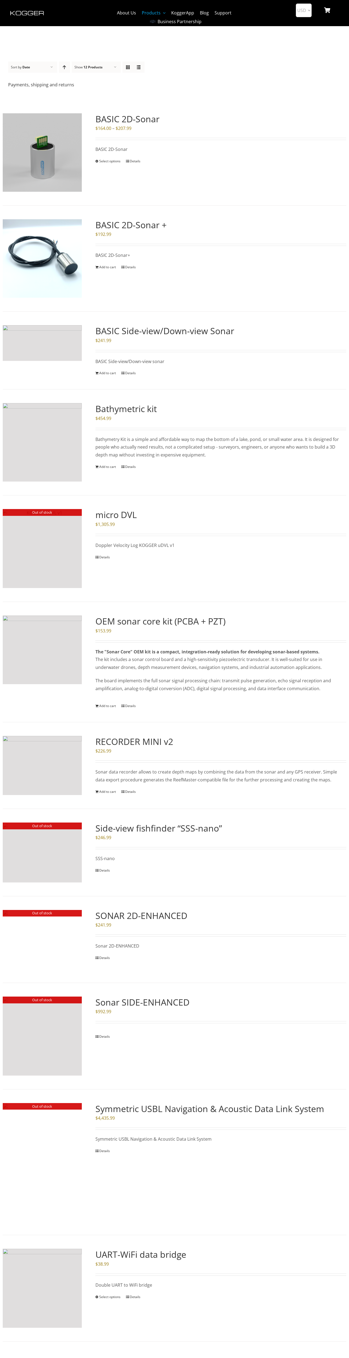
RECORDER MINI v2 (134, 741)
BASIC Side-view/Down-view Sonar (164, 331)
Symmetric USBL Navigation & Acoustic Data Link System (209, 1109)
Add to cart (107, 267)
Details (135, 161)
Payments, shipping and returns (41, 85)
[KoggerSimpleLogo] (27, 11)
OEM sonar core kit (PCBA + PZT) (160, 621)
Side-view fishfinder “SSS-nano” (158, 828)
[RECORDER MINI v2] (42, 765)
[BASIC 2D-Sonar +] (42, 258)
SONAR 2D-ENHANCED (141, 915)
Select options (110, 161)
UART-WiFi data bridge (140, 1254)
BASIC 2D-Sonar (127, 119)
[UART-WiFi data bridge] (42, 1288)
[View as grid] (128, 67)
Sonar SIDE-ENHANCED (142, 1002)
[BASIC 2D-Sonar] (42, 152)
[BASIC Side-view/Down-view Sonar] (42, 343)
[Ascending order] (64, 67)
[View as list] (139, 67)
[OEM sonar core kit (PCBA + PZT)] (42, 650)
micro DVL (116, 514)
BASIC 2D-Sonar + (131, 225)
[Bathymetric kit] (42, 442)
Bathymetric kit (126, 409)
